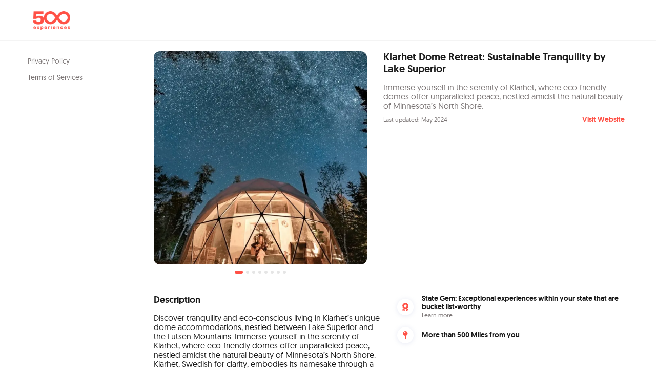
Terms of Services (55, 77)
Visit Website (603, 119)
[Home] (51, 20)
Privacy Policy (49, 61)
